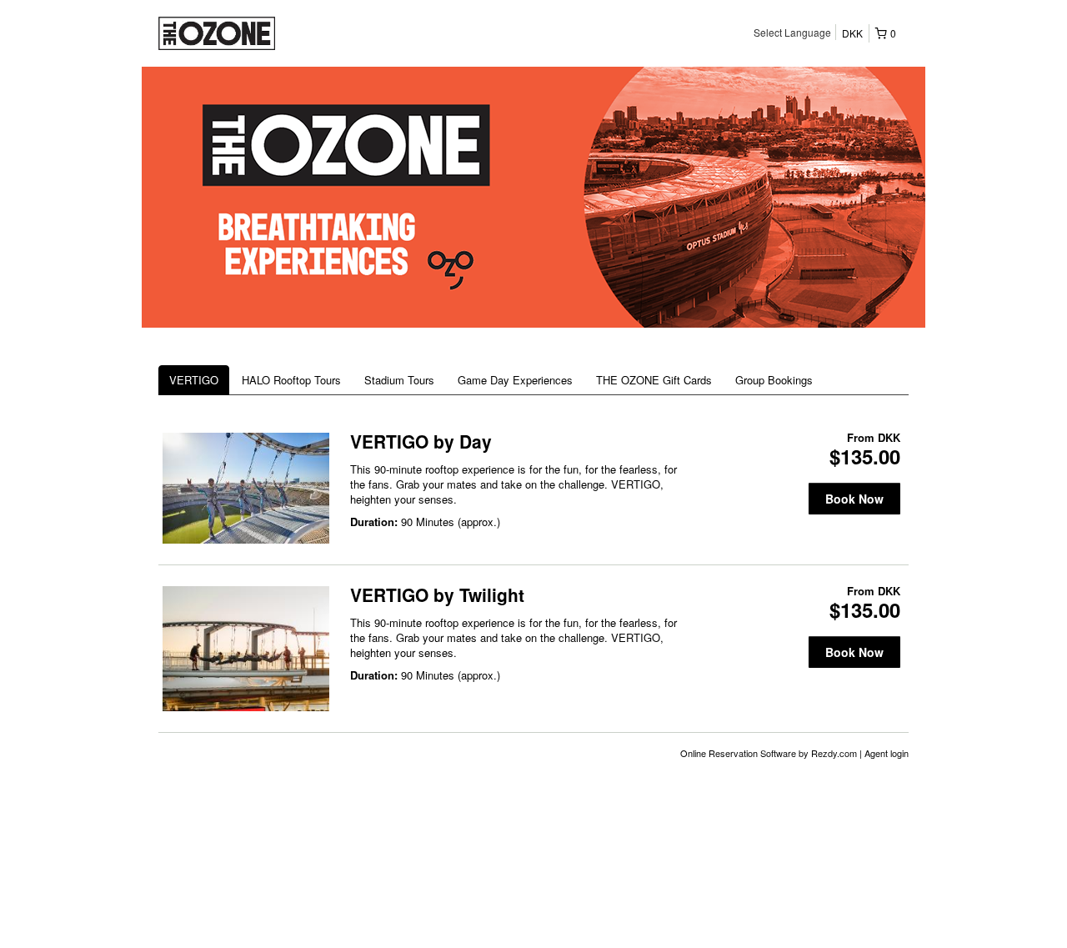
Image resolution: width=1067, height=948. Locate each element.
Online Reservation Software (738, 753)
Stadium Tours (399, 380)
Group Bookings (774, 380)
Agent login (886, 753)
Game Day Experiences (515, 380)
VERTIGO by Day (421, 441)
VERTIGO (193, 380)
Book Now (854, 498)
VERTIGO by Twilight (437, 594)
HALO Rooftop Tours (291, 380)
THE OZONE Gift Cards (654, 380)
